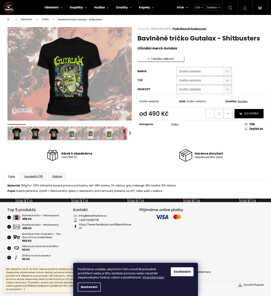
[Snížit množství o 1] (210, 113)
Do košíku (252, 113)
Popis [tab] (11, 176)
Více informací (153, 277)
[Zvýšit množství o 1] (228, 113)
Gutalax (242, 101)
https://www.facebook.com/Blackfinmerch (105, 226)
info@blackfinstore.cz (93, 216)
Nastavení (89, 287)
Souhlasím (182, 271)
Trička (174, 124)
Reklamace (203, 272)
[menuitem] (53, 7)
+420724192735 (89, 220)
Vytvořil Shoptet (253, 285)
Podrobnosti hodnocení (189, 29)
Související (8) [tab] (33, 176)
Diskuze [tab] (57, 176)
